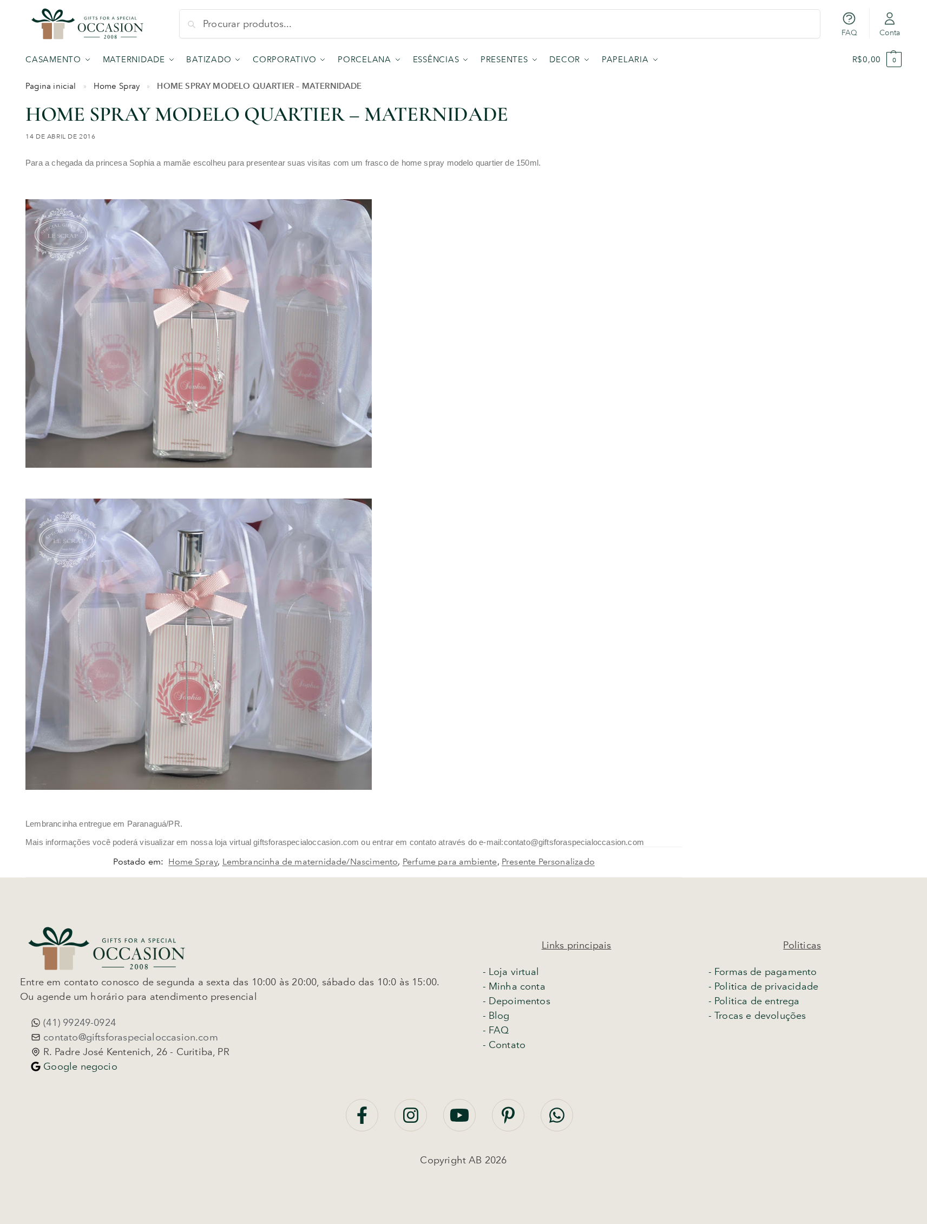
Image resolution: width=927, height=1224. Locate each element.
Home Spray (117, 86)
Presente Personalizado (548, 861)
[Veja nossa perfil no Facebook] (363, 1121)
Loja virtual (514, 972)
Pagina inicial (50, 86)
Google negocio (79, 1066)
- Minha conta (514, 986)
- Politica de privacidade (763, 986)
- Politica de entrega (754, 1001)
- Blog (496, 1016)
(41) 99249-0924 (78, 1023)
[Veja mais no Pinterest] (509, 1121)
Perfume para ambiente (450, 861)
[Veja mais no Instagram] (412, 1121)
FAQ (849, 32)
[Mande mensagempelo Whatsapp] (557, 1121)
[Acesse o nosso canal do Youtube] (461, 1121)
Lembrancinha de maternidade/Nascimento (310, 861)
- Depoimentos (516, 1001)
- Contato (504, 1045)
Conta (889, 32)
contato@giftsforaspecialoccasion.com (129, 1037)
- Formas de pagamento (762, 972)
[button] (877, 59)
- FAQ (496, 1030)
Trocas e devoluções (760, 1016)
